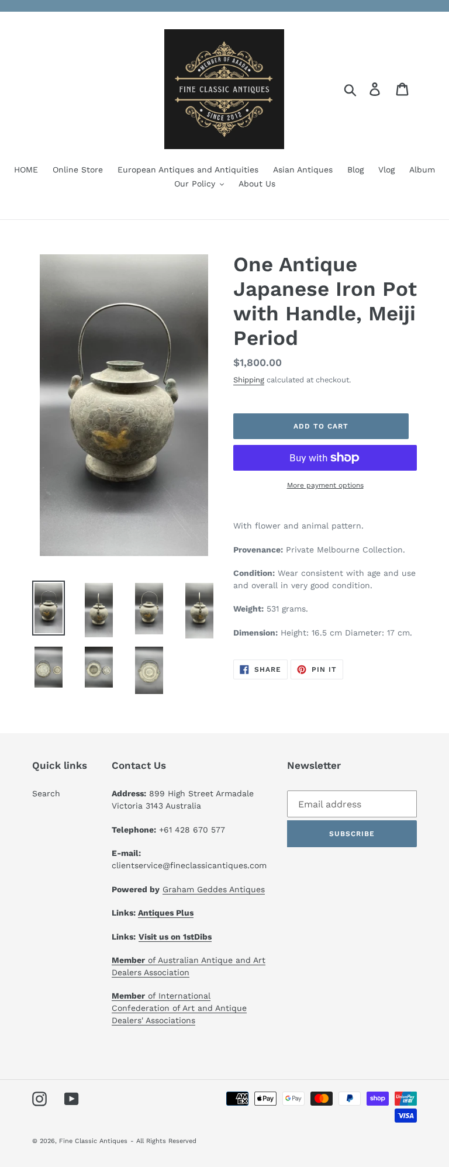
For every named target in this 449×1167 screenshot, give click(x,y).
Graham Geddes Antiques (214, 889)
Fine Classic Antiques (93, 1141)
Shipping (248, 379)
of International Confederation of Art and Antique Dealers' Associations (179, 1008)
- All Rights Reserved (163, 1141)
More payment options (325, 485)
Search (46, 793)
